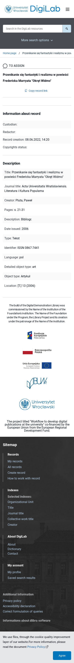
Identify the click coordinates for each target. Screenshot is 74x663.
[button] (66, 29)
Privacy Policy (36, 647)
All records (15, 467)
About (12, 544)
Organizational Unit (20, 502)
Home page (9, 53)
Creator (12, 525)
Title (10, 507)
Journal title (16, 513)
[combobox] (32, 29)
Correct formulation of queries (23, 611)
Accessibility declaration (19, 606)
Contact (13, 553)
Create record (16, 473)
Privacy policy (12, 601)
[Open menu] (67, 9)
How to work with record (24, 478)
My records (15, 461)
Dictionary (14, 549)
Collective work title (20, 519)
